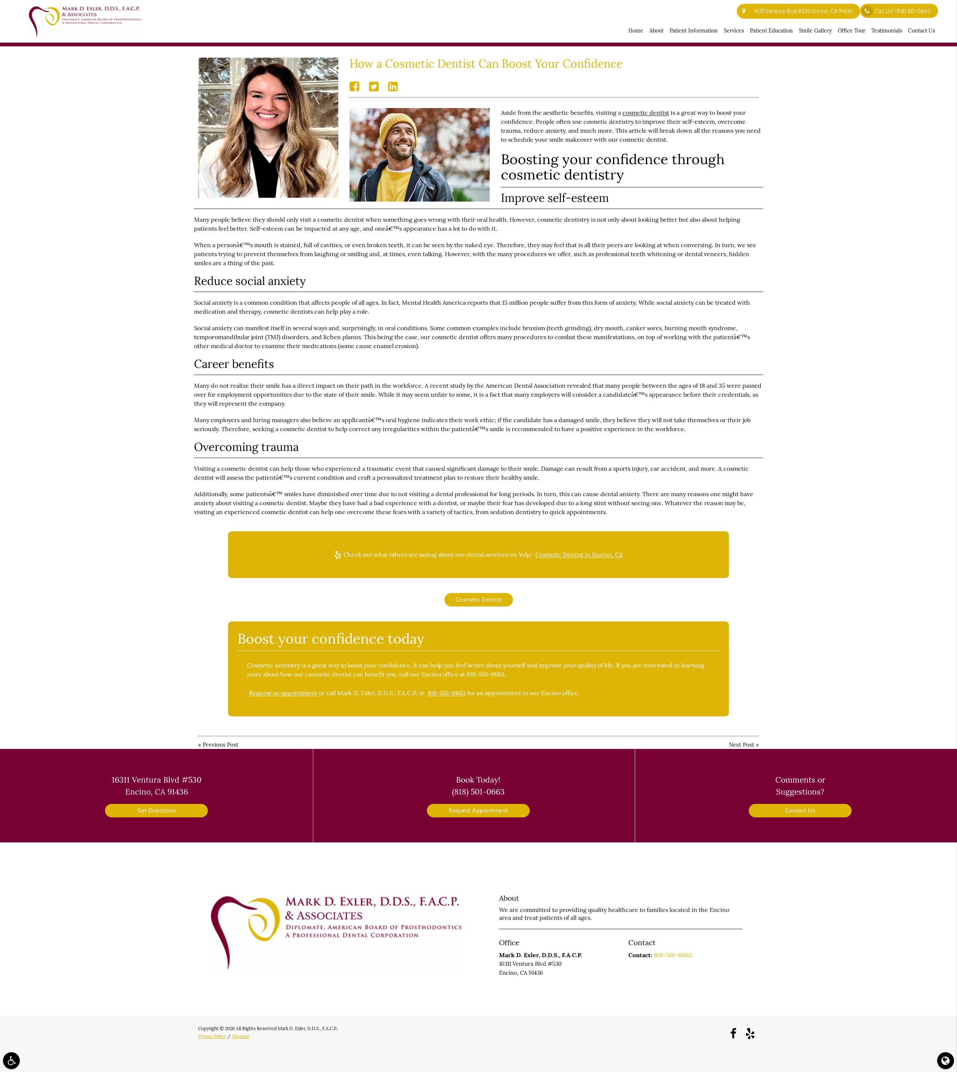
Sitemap (240, 1036)
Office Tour (851, 30)
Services (734, 30)
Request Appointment (478, 810)
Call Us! (902, 11)
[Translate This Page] (945, 1060)
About (656, 30)
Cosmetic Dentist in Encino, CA (579, 554)
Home (635, 30)
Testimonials (886, 30)
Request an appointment (283, 693)
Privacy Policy (212, 1036)
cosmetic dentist (645, 112)
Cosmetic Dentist (479, 599)
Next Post (741, 744)
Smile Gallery (815, 30)
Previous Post (221, 744)
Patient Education (771, 30)
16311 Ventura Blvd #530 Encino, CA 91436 (802, 11)
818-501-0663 (447, 693)
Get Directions (156, 810)
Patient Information (694, 30)
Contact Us (921, 30)
